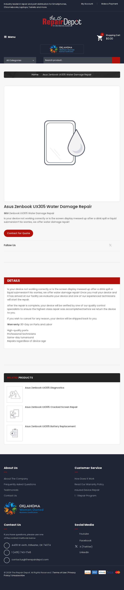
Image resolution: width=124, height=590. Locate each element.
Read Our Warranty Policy (89, 484)
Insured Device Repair (87, 490)
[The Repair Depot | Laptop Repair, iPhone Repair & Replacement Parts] (62, 21)
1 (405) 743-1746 (21, 552)
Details (13, 281)
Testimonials (11, 490)
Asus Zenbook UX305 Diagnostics (44, 387)
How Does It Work (84, 478)
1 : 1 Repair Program (85, 495)
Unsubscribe (18, 575)
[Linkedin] (103, 245)
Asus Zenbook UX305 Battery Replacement (50, 426)
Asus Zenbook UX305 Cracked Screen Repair (51, 407)
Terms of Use (60, 572)
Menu (12, 37)
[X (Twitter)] (111, 246)
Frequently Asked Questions (20, 484)
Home (35, 74)
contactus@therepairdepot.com (30, 559)
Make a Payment (109, 3)
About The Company (16, 478)
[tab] (62, 280)
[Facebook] (119, 245)
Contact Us (10, 495)
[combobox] (81, 60)
